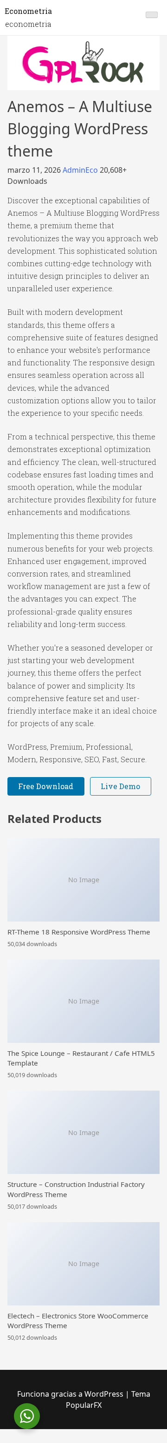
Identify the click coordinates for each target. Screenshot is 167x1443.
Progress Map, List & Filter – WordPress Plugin (54, 1441)
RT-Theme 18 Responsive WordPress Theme (78, 931)
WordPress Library (11, 1441)
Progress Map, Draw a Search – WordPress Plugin (29, 1441)
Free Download (45, 786)
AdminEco (81, 170)
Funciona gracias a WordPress (71, 1394)
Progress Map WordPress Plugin (74, 1441)
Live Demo (120, 786)
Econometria (28, 11)
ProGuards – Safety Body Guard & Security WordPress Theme (127, 1441)
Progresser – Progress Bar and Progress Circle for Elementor (98, 1441)
